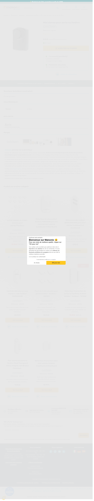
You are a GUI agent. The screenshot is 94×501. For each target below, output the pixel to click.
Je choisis (36, 262)
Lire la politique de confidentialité (37, 256)
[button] (4, 498)
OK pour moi (56, 262)
